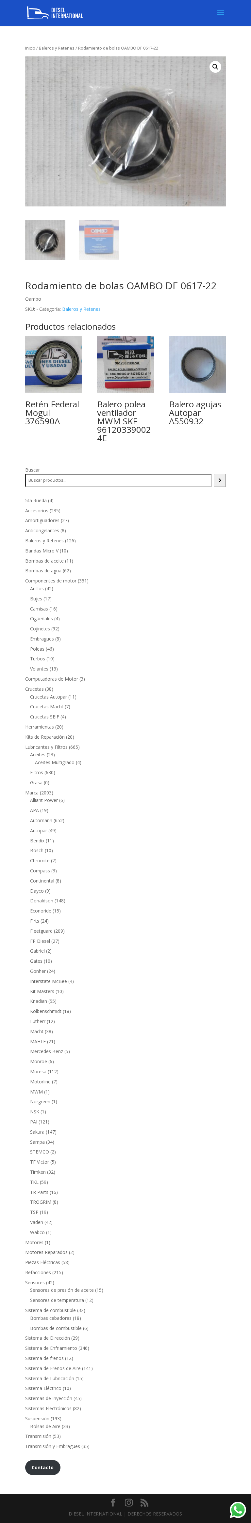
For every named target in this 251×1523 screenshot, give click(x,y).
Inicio (30, 48)
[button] (215, 67)
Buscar (32, 470)
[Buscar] (220, 480)
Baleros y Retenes (57, 48)
